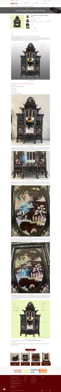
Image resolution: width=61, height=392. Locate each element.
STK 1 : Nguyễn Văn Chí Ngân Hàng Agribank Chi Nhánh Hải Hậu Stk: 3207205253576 (16, 383)
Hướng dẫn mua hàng (33, 378)
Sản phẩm (25, 378)
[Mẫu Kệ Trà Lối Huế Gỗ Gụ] (15, 357)
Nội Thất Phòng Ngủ (30, 6)
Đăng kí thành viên (33, 382)
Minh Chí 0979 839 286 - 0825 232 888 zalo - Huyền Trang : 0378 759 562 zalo (17, 381)
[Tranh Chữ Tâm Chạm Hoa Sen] (46, 357)
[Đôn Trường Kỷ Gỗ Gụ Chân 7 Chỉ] (25, 357)
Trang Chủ (12, 6)
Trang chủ (27, 8)
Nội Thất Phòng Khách (18, 6)
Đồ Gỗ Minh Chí (40, 18)
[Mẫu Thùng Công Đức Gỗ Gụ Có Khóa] (35, 357)
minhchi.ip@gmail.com (13, 387)
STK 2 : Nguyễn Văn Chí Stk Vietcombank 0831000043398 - (15, 386)
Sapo (23, 390)
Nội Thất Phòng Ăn (24, 6)
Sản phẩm (30, 350)
